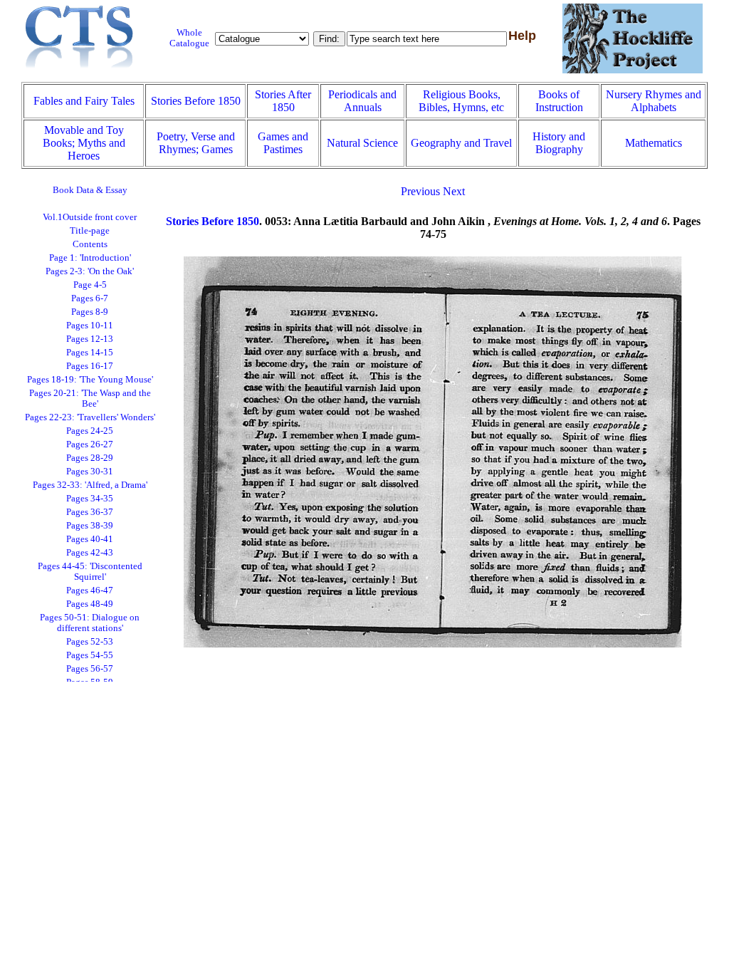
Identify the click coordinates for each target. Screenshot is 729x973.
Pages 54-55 (89, 655)
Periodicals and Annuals (362, 100)
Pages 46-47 (89, 590)
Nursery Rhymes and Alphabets (653, 100)
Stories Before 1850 (196, 101)
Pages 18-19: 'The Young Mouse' (90, 380)
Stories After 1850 (283, 100)
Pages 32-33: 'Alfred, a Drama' (90, 485)
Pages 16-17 (89, 366)
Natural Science (362, 143)
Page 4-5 (90, 285)
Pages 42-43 (89, 553)
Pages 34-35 (89, 499)
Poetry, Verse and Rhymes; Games (196, 142)
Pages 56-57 (89, 669)
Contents (90, 244)
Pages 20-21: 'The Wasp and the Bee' (90, 398)
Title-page (90, 231)
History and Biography (559, 142)
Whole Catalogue (189, 38)
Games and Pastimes (283, 142)
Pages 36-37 (89, 512)
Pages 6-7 (89, 298)
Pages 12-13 (89, 339)
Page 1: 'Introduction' (90, 258)
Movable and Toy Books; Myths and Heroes (84, 143)
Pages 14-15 (89, 353)
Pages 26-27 (89, 444)
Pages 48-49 (89, 604)
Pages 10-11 (89, 326)
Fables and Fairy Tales (84, 101)
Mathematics (653, 143)
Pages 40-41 (89, 539)
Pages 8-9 (89, 312)
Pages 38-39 (89, 526)
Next (454, 191)
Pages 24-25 (89, 431)
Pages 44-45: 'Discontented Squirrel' (90, 571)
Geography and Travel (461, 143)
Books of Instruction (559, 100)
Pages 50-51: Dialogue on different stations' (90, 623)
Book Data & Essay (90, 190)
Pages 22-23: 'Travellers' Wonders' (90, 417)
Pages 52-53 (89, 642)
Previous (420, 191)
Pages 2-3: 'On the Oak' (90, 271)
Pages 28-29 (89, 458)
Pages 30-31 (89, 472)
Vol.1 (90, 217)
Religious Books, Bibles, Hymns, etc (461, 100)
